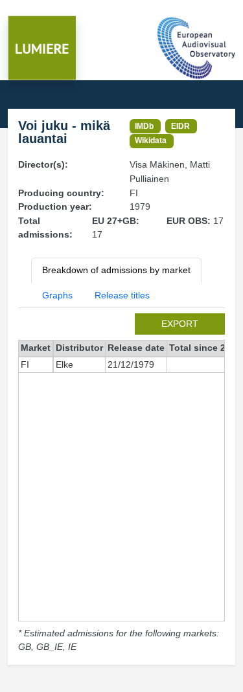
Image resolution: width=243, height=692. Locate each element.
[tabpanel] (121, 483)
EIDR (180, 126)
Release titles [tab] (122, 295)
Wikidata (151, 140)
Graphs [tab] (57, 295)
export (179, 323)
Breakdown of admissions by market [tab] (116, 270)
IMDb (144, 126)
